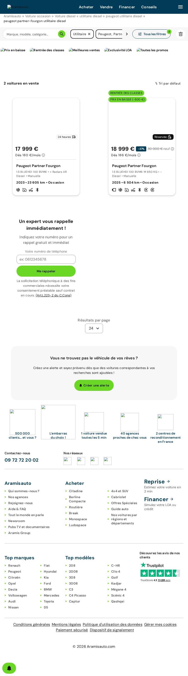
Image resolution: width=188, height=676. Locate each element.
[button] (89, 34)
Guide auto (120, 509)
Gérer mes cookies (160, 624)
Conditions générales (31, 624)
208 (72, 565)
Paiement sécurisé (72, 630)
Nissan (13, 607)
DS (46, 607)
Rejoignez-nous (20, 503)
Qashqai (117, 601)
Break (73, 513)
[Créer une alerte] (9, 668)
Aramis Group (19, 533)
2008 (73, 571)
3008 (73, 583)
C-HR (115, 565)
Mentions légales (66, 624)
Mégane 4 (118, 589)
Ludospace (77, 525)
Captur (74, 601)
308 (72, 577)
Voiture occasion (38, 16)
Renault (14, 565)
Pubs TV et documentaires (29, 527)
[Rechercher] (61, 34)
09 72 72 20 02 (22, 460)
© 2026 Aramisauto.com (94, 646)
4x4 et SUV (120, 491)
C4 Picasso (77, 595)
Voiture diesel (65, 16)
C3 (71, 589)
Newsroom (16, 521)
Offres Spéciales (124, 503)
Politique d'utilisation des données (112, 624)
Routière (76, 507)
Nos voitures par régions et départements (124, 519)
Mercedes (51, 595)
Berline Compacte (77, 499)
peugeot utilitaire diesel (124, 16)
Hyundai (50, 571)
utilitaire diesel (91, 16)
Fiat (47, 565)
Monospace (78, 519)
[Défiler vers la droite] (126, 34)
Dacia (12, 589)
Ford (47, 583)
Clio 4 (115, 571)
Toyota (49, 601)
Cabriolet (118, 497)
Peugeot (14, 571)
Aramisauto (12, 16)
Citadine (76, 491)
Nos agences (18, 497)
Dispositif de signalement (112, 630)
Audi (12, 601)
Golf (114, 577)
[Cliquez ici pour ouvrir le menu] (180, 7)
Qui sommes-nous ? (23, 491)
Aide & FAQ (17, 509)
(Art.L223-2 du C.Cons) (54, 295)
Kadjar (116, 583)
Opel (12, 583)
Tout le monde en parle (26, 515)
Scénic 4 (117, 595)
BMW (48, 589)
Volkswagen (17, 595)
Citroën (14, 577)
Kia (46, 577)
